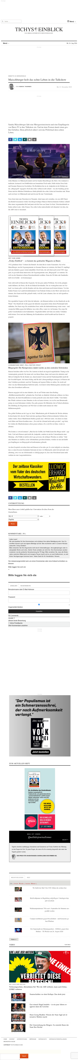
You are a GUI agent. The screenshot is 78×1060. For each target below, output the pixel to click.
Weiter (13, 524)
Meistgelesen (17, 877)
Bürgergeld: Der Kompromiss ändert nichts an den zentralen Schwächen (38, 367)
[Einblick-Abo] (39, 791)
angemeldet (21, 561)
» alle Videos (67, 944)
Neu (28, 877)
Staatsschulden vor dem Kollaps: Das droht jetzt (47, 994)
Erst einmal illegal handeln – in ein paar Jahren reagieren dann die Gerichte (48, 1005)
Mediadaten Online (9, 1041)
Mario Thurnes (25, 86)
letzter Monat (30, 883)
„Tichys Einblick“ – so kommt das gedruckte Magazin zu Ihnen (34, 260)
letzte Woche (19, 883)
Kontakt (12, 1039)
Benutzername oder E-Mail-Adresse (21, 589)
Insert (24, 1056)
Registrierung (26, 586)
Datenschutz (42, 1039)
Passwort (11, 597)
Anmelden (13, 586)
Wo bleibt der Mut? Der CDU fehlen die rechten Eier (50, 888)
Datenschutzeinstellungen (58, 1039)
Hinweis (56, 556)
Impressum (32, 1039)
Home (5, 1039)
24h (11, 883)
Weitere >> (13, 939)
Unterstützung (22, 1039)
